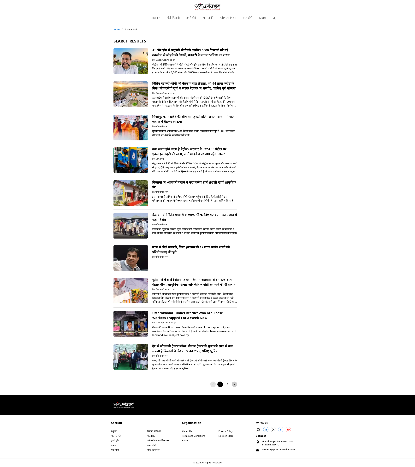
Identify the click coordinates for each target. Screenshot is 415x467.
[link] (175, 62)
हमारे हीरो (191, 18)
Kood (185, 440)
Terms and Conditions (193, 436)
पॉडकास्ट (151, 436)
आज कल (155, 18)
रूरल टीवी (247, 18)
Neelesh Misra (225, 436)
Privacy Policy (225, 431)
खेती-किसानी (173, 18)
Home (116, 29)
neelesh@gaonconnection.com (278, 449)
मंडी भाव (115, 450)
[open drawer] (142, 18)
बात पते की (208, 18)
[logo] (208, 6)
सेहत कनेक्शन (153, 450)
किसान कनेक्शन (154, 431)
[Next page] (234, 384)
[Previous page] (213, 384)
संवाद (113, 445)
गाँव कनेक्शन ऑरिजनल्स (158, 440)
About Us (187, 431)
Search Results (129, 41)
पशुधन (114, 431)
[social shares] (258, 429)
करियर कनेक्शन (228, 18)
